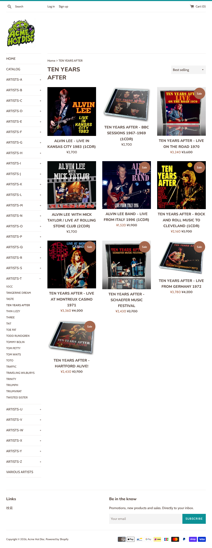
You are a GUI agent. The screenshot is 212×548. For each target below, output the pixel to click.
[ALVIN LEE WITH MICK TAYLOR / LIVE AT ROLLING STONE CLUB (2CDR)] (71, 185)
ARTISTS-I (23, 163)
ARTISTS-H (23, 153)
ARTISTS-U (23, 409)
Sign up (63, 6)
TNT (8, 323)
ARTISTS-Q (23, 247)
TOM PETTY (13, 348)
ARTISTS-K (23, 184)
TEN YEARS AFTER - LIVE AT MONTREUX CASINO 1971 (71, 299)
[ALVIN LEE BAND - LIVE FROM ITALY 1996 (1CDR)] (126, 185)
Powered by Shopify (57, 539)
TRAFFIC (11, 366)
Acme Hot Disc (36, 539)
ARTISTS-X (23, 440)
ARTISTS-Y (23, 451)
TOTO (9, 360)
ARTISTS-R (23, 258)
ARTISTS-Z (23, 462)
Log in (51, 6)
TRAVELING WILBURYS (20, 372)
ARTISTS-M (23, 205)
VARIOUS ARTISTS (19, 472)
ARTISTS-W (23, 430)
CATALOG (13, 69)
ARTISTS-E (23, 122)
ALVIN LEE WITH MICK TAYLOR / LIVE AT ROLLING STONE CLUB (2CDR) (71, 220)
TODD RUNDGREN (18, 335)
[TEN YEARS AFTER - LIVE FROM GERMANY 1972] (181, 258)
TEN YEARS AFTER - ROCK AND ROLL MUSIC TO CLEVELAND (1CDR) (181, 220)
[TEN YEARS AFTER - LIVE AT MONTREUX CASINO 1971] (71, 265)
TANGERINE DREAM (18, 292)
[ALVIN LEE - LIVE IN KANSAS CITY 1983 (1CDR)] (71, 111)
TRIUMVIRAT (14, 391)
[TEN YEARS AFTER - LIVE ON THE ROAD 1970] (181, 111)
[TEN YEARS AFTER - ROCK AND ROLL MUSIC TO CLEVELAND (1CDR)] (181, 185)
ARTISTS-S (23, 268)
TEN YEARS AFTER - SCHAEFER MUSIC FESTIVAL (126, 300)
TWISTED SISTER (17, 397)
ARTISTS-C (23, 101)
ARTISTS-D (23, 111)
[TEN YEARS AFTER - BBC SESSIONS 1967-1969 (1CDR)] (126, 104)
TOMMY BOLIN (15, 342)
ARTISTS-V (23, 420)
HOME (11, 59)
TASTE (10, 299)
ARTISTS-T (23, 279)
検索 (9, 508)
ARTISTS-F (23, 132)
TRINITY (11, 379)
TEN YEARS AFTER (18, 305)
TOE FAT (11, 329)
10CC (9, 286)
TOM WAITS (13, 354)
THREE (10, 317)
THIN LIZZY (13, 311)
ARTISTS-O (23, 226)
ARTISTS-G (23, 142)
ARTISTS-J (23, 174)
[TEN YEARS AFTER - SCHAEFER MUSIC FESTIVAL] (126, 265)
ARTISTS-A (23, 80)
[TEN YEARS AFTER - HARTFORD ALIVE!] (71, 337)
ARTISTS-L (23, 195)
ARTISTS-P (23, 237)
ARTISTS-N (23, 216)
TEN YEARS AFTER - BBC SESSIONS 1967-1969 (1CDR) (126, 133)
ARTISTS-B (23, 90)
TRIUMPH (12, 385)
